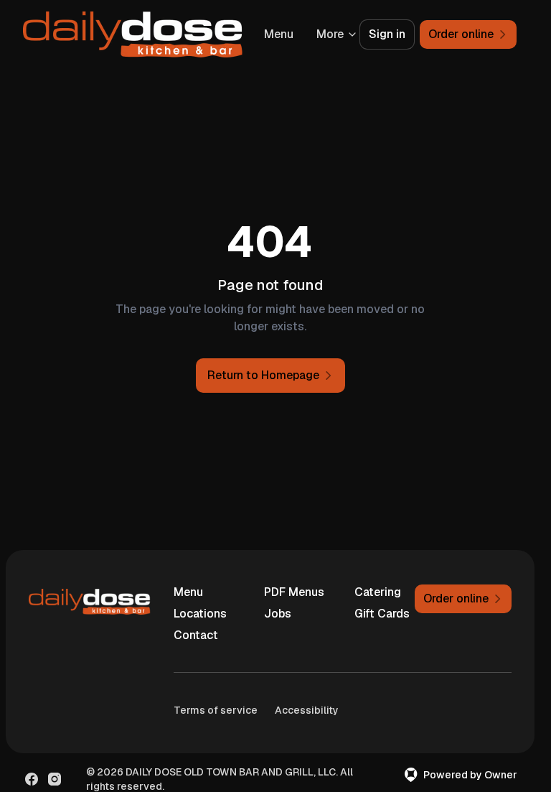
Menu (188, 592)
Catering (377, 592)
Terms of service (216, 710)
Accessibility (307, 710)
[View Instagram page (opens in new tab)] (54, 779)
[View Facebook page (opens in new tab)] (31, 779)
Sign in (387, 34)
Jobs (277, 613)
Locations (200, 613)
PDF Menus (294, 592)
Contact (196, 635)
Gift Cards (382, 613)
